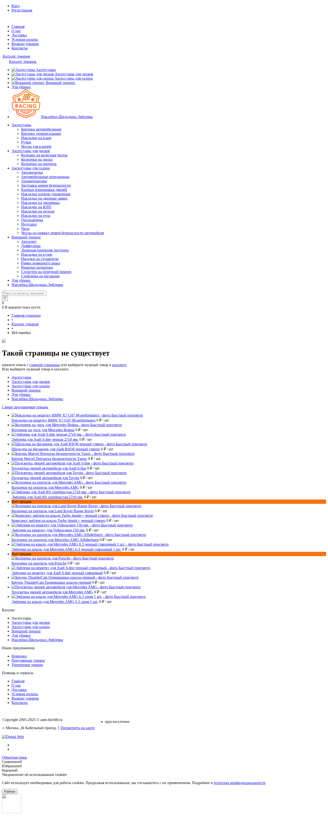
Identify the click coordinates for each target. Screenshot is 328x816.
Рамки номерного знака (40, 263)
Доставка (19, 35)
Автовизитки (32, 172)
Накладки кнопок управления (45, 194)
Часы (25, 228)
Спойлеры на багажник (40, 276)
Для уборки (21, 87)
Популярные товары (28, 660)
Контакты (20, 48)
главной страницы (45, 365)
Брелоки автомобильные (41, 129)
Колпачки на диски (37, 159)
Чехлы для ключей (36, 146)
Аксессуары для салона (74, 78)
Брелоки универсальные (41, 133)
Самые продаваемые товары (25, 407)
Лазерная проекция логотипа (45, 250)
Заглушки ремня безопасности (46, 185)
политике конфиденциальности (240, 783)
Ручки (26, 142)
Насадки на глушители (40, 259)
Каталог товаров (16, 56)
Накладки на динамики (40, 203)
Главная (18, 26)
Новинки (19, 656)
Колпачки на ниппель (39, 164)
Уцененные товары (27, 665)
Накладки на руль (35, 216)
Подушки (29, 224)
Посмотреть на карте (78, 728)
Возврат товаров (25, 44)
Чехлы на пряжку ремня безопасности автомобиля (62, 233)
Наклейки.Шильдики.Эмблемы (67, 117)
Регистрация (22, 10)
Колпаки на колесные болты (44, 155)
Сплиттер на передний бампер (46, 272)
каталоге (119, 365)
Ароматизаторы (34, 181)
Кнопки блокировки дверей (44, 190)
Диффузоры (31, 246)
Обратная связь (14, 757)
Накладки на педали (38, 211)
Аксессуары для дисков (74, 74)
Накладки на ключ (36, 138)
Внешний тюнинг (60, 83)
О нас (16, 31)
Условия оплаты (25, 39)
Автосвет (28, 241)
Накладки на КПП (36, 207)
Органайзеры (32, 220)
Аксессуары (46, 70)
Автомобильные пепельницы (45, 177)
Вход (16, 6)
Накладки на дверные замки (44, 198)
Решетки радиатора (37, 267)
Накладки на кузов (36, 254)
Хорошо (9, 791)
